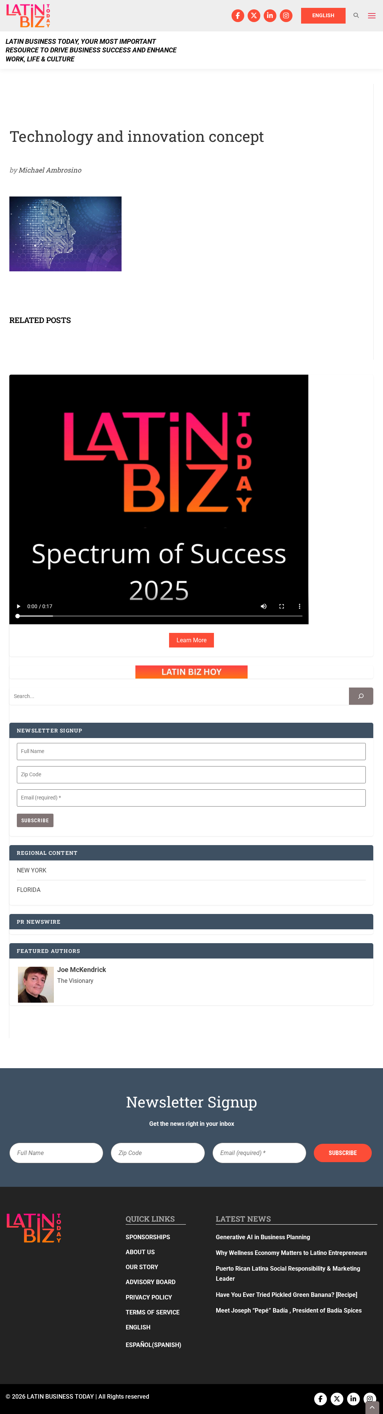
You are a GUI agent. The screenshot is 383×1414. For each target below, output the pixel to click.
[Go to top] (372, 1407)
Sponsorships (148, 1237)
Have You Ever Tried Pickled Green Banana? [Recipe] (286, 1294)
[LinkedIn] (270, 15)
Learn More (191, 640)
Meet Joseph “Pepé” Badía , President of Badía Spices (289, 1310)
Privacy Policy (149, 1297)
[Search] (361, 696)
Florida (28, 889)
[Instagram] (286, 15)
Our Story (142, 1267)
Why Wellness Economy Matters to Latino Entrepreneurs (291, 1252)
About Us (140, 1252)
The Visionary (75, 980)
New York (31, 870)
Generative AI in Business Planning (263, 1237)
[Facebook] (238, 15)
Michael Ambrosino (49, 169)
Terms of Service (153, 1312)
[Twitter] (254, 15)
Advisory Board (150, 1282)
